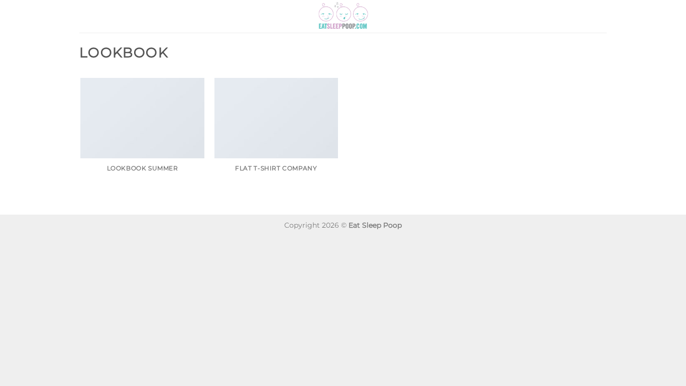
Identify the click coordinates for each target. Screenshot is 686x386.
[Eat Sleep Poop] (343, 16)
